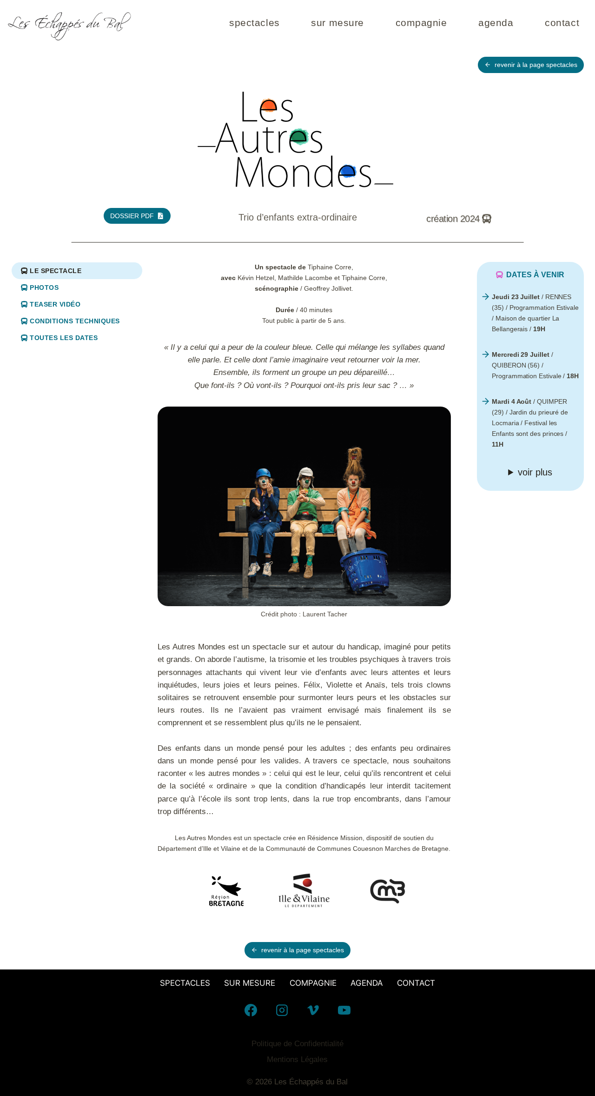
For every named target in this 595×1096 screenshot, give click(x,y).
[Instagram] (281, 1009)
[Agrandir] (438, 418)
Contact (562, 22)
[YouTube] (344, 1009)
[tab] (77, 270)
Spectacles (254, 22)
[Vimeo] (312, 1009)
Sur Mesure (337, 22)
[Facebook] (250, 1009)
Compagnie (421, 22)
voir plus (535, 472)
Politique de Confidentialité (297, 1043)
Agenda (495, 22)
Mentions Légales (297, 1059)
